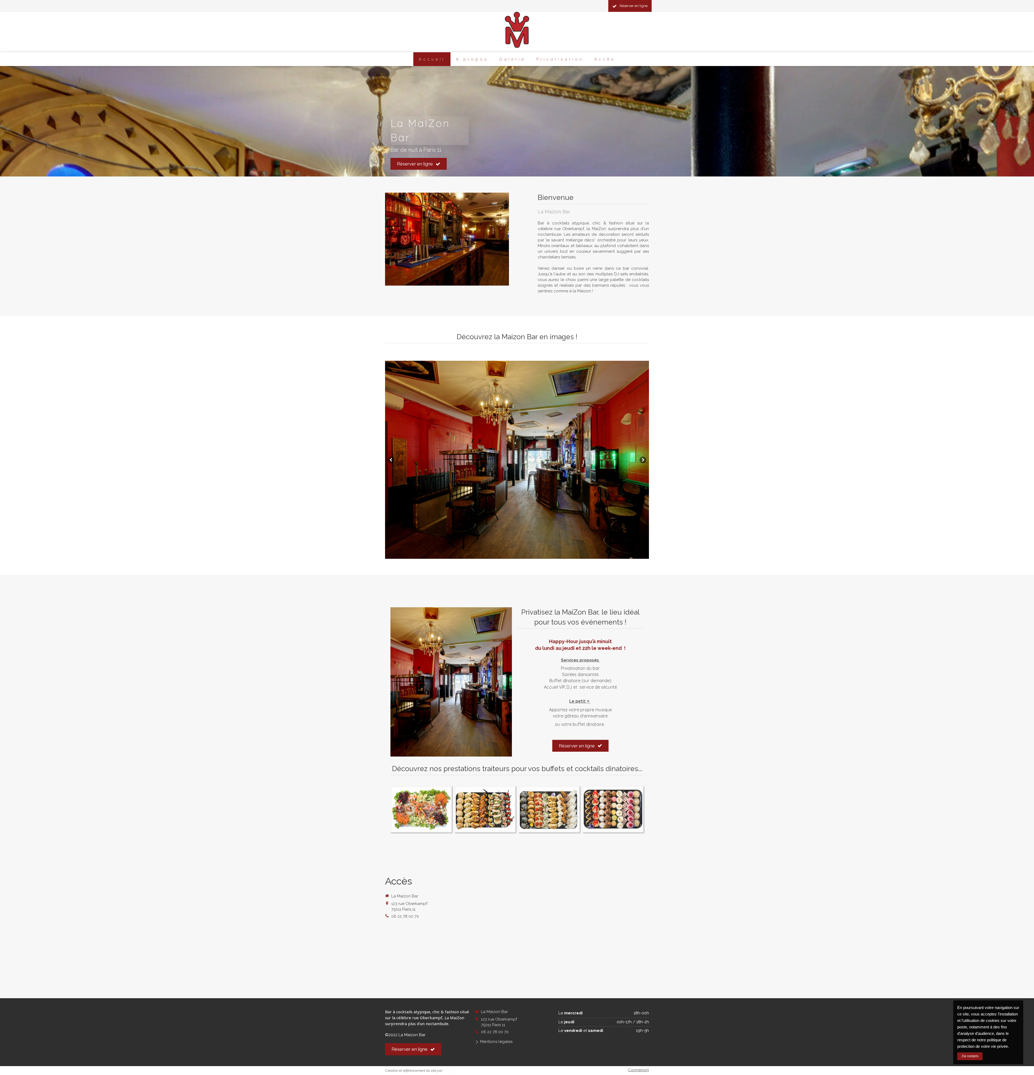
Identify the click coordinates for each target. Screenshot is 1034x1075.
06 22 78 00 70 (405, 916)
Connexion (638, 1069)
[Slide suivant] (643, 459)
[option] (517, 460)
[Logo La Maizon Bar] (517, 46)
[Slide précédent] (391, 459)
